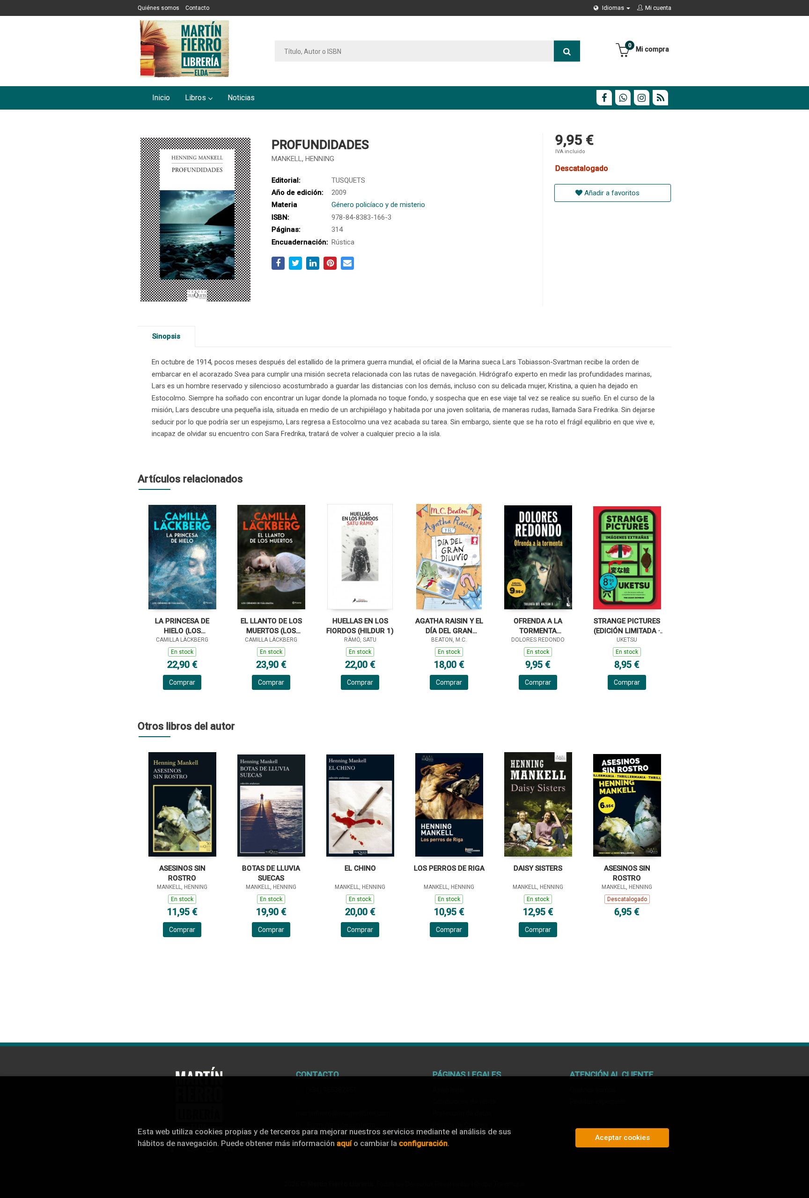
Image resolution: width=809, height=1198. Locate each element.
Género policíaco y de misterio (378, 204)
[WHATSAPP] (623, 97)
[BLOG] (660, 97)
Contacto (197, 8)
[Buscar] (567, 51)
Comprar (182, 682)
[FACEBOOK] (604, 97)
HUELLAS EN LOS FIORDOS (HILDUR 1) (360, 626)
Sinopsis (166, 336)
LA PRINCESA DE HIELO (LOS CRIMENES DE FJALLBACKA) (182, 626)
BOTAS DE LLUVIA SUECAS (271, 873)
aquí (344, 1143)
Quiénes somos (158, 8)
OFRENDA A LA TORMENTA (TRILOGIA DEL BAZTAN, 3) (538, 626)
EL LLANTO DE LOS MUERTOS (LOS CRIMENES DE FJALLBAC (271, 626)
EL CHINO (360, 868)
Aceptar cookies (622, 1137)
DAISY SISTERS (538, 868)
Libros (196, 97)
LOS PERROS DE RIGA (449, 868)
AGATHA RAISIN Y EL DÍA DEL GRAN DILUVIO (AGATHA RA (449, 626)
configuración (423, 1143)
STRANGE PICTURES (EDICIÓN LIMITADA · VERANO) (627, 626)
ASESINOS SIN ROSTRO (182, 873)
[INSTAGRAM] (641, 97)
